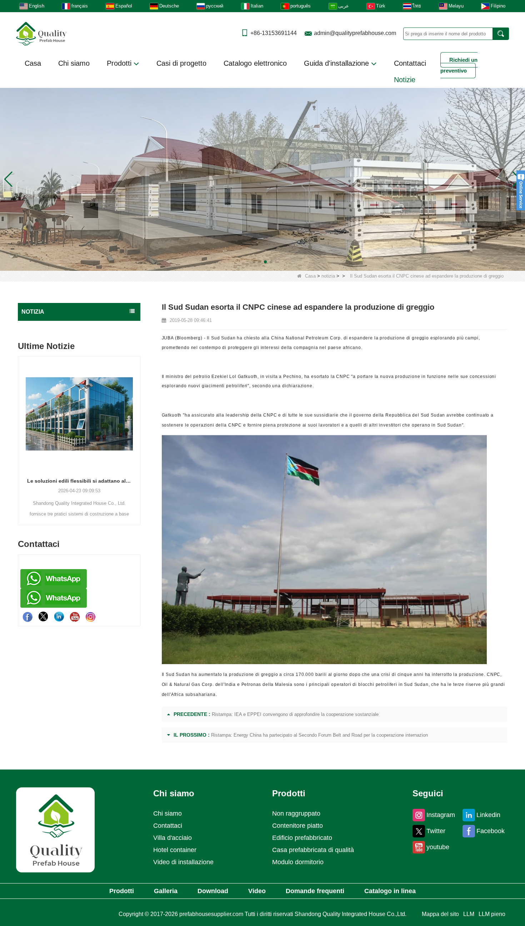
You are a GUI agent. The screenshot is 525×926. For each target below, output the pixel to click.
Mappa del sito (440, 914)
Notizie (404, 80)
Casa (33, 63)
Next (137, 429)
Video (257, 891)
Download (213, 891)
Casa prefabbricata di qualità (313, 849)
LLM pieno (492, 914)
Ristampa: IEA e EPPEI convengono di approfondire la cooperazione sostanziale (295, 714)
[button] (253, 261)
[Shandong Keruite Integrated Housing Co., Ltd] (55, 829)
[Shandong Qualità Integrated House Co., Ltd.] (41, 33)
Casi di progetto (181, 63)
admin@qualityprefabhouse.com (355, 33)
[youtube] (74, 616)
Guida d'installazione (337, 63)
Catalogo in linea (390, 891)
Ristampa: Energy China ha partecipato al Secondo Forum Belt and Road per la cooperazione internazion (319, 735)
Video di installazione (183, 862)
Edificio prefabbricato (302, 837)
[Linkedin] (59, 616)
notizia (328, 276)
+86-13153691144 (273, 33)
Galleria (166, 891)
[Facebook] (27, 616)
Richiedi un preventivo (459, 65)
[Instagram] (90, 616)
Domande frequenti (315, 891)
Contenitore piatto (297, 825)
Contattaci (410, 63)
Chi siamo (74, 63)
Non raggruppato (296, 813)
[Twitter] (43, 616)
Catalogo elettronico (255, 63)
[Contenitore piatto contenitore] (262, 179)
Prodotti (120, 63)
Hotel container (174, 849)
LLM (468, 914)
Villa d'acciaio (172, 837)
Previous (21, 429)
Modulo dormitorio (298, 862)
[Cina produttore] (79, 324)
